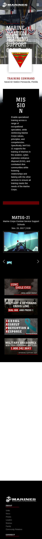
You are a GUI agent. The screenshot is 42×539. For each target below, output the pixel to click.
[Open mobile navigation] (38, 4)
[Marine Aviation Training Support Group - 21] (14, 4)
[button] (21, 241)
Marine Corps (21, 499)
